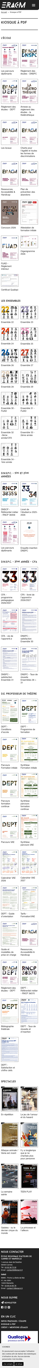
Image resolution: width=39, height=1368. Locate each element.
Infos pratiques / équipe (13, 1321)
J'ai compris (8, 1364)
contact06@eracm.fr (15, 1270)
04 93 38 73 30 (10, 1267)
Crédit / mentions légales (14, 1328)
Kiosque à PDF (8, 1324)
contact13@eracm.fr (15, 1288)
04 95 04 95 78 (10, 1286)
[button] (33, 5)
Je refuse (18, 1364)
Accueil (4, 12)
